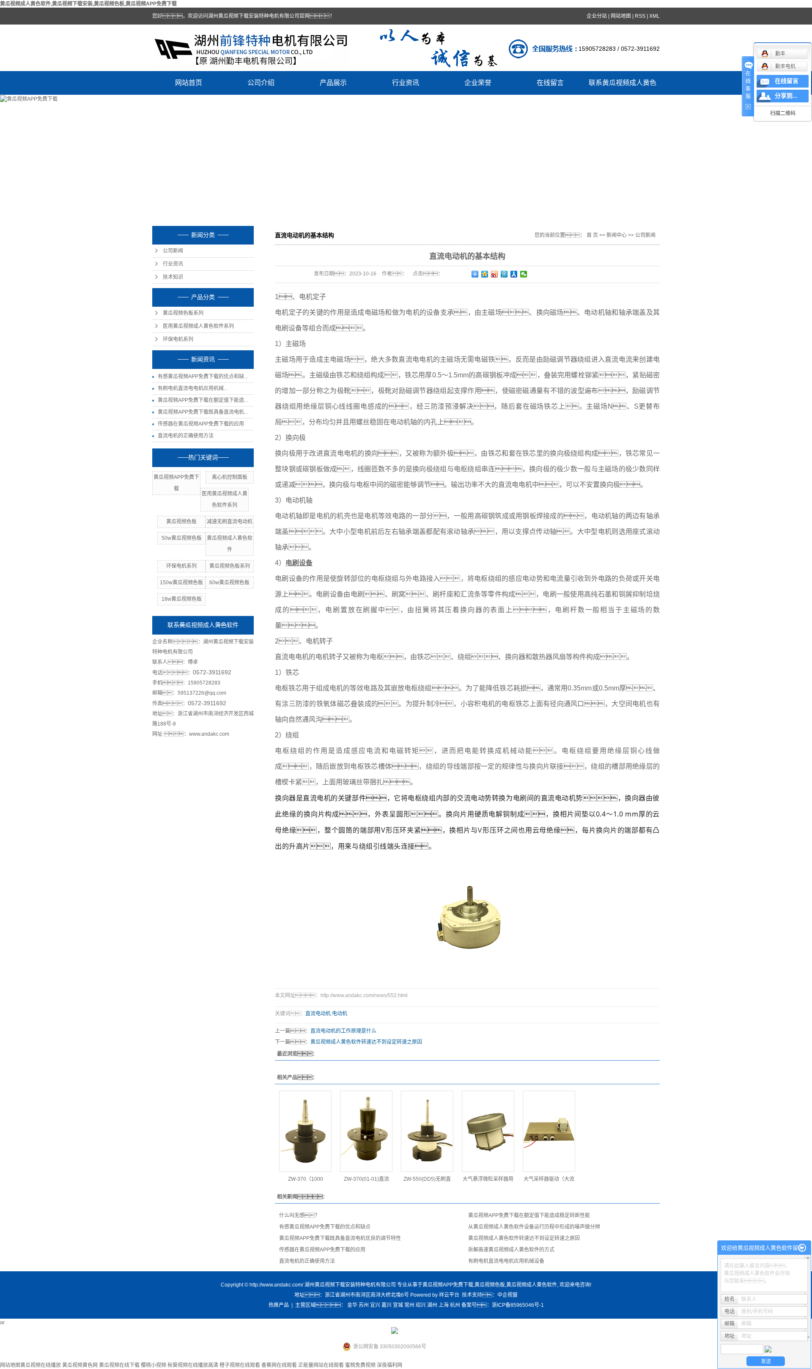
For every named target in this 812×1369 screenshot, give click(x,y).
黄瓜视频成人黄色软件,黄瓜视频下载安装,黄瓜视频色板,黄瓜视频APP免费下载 (88, 4)
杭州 (455, 1305)
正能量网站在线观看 (321, 1365)
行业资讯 (405, 82)
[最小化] (802, 1248)
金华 (352, 1305)
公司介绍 (260, 82)
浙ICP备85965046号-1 (518, 1305)
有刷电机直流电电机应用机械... (193, 388)
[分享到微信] (523, 274)
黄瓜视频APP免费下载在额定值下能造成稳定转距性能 (529, 1215)
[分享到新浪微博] (494, 274)
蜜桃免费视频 (360, 1365)
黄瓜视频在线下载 (119, 1365)
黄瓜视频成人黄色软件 (531, 1285)
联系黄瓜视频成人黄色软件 (622, 87)
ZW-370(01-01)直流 (366, 1179)
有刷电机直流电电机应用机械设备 (506, 1261)
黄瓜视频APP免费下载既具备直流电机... (203, 412)
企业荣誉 (477, 82)
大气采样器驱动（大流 (549, 1179)
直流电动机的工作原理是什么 (343, 1031)
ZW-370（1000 (305, 1179)
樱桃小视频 (153, 1365)
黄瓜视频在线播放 (40, 1365)
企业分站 (597, 16)
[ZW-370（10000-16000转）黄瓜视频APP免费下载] (305, 1131)
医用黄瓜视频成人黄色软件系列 (198, 326)
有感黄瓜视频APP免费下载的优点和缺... (203, 376)
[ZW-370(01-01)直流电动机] (366, 1131)
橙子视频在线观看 (239, 1365)
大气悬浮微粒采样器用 (488, 1179)
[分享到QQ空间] (484, 274)
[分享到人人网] (514, 274)
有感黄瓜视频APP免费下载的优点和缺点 (324, 1227)
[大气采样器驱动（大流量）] (549, 1131)
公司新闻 (173, 251)
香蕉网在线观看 (279, 1365)
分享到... (786, 96)
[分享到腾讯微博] (504, 274)
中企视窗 (507, 1295)
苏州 (364, 1305)
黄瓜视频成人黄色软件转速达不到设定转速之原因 (366, 1042)
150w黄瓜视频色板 (181, 583)
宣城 (398, 1305)
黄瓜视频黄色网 (80, 1365)
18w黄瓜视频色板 (182, 599)
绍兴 (421, 1305)
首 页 (592, 235)
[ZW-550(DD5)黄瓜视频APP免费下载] (427, 1131)
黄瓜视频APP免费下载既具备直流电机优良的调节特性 (340, 1238)
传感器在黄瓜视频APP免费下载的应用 (201, 424)
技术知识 (173, 277)
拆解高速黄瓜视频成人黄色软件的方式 (511, 1250)
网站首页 (188, 82)
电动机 (339, 1014)
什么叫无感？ (299, 1215)
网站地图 (621, 16)
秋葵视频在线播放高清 (192, 1365)
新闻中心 (616, 235)
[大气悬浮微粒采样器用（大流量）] (488, 1131)
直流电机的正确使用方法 (186, 436)
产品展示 (333, 82)
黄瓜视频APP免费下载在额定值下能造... (203, 400)
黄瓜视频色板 (181, 522)
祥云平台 (449, 1295)
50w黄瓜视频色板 (182, 538)
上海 (444, 1305)
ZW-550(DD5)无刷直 (427, 1179)
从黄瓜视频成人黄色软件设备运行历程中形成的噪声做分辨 (534, 1227)
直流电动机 (318, 1014)
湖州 (432, 1305)
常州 (409, 1305)
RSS (640, 16)
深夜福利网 (389, 1365)
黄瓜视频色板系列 (183, 313)
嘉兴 (386, 1305)
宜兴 (375, 1305)
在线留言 (550, 82)
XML (654, 16)
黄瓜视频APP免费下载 (447, 1285)
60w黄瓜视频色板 (229, 583)
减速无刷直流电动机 (229, 522)
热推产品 (279, 1305)
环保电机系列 (178, 339)
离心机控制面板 (229, 477)
